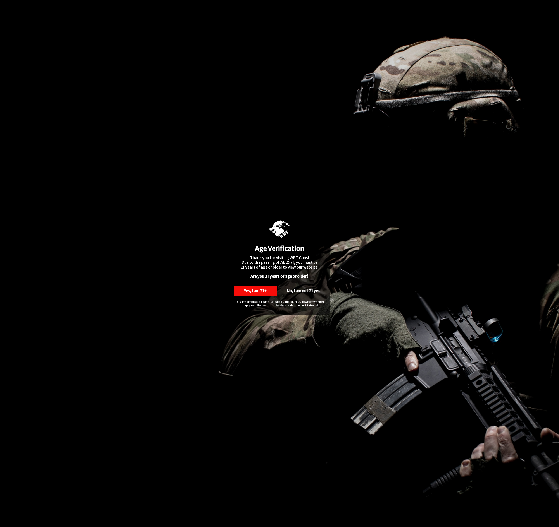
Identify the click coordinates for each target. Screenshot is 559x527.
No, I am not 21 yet (303, 290)
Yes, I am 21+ (255, 290)
